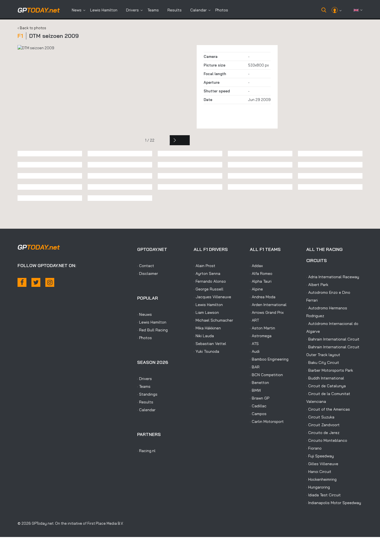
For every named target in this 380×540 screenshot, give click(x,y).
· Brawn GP (259, 398)
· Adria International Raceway (332, 276)
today (39, 10)
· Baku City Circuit (322, 362)
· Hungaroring (318, 487)
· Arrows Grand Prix (267, 312)
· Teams (143, 386)
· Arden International (268, 304)
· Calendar (146, 409)
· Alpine (256, 289)
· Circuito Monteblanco (326, 440)
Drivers (132, 10)
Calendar (198, 10)
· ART (254, 320)
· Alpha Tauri (261, 281)
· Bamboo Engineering (269, 359)
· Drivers (144, 378)
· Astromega (261, 335)
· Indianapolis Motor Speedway (333, 502)
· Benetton (259, 382)
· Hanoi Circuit (318, 471)
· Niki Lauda (204, 335)
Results (174, 10)
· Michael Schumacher (213, 320)
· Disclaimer (147, 273)
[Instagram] (49, 282)
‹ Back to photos (32, 28)
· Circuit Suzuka (320, 417)
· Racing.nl (146, 450)
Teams (153, 10)
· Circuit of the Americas (328, 409)
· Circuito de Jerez (322, 432)
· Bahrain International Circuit (332, 339)
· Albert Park (317, 284)
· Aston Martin (262, 328)
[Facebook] (22, 282)
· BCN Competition (266, 374)
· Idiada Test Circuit (323, 494)
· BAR (255, 366)
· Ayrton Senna (207, 273)
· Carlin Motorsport (267, 421)
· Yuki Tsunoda (206, 351)
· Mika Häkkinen (207, 328)
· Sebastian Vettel (210, 343)
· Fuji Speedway (320, 455)
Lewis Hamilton (103, 10)
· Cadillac (258, 405)
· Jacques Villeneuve (212, 296)
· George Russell (208, 289)
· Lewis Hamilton (151, 322)
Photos (221, 10)
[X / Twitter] (35, 282)
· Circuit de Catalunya (326, 385)
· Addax (256, 265)
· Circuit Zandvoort (323, 424)
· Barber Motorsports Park (329, 370)
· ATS (254, 343)
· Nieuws (144, 314)
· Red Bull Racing (152, 329)
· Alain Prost (204, 265)
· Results (145, 402)
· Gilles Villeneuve (322, 463)
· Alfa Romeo (261, 273)
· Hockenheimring (321, 479)
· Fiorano (314, 448)
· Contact (145, 265)
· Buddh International (325, 378)
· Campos (258, 413)
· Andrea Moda (262, 296)
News (77, 10)
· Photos (144, 337)
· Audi (255, 351)
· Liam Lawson (206, 312)
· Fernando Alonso (210, 281)
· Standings (147, 394)
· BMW (255, 390)
